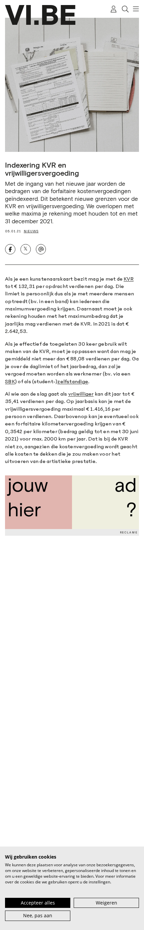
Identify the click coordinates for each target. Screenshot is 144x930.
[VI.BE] (40, 15)
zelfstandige (72, 381)
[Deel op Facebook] (10, 249)
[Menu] (134, 9)
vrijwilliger (81, 394)
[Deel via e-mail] (41, 249)
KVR (129, 279)
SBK (10, 381)
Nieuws (31, 231)
